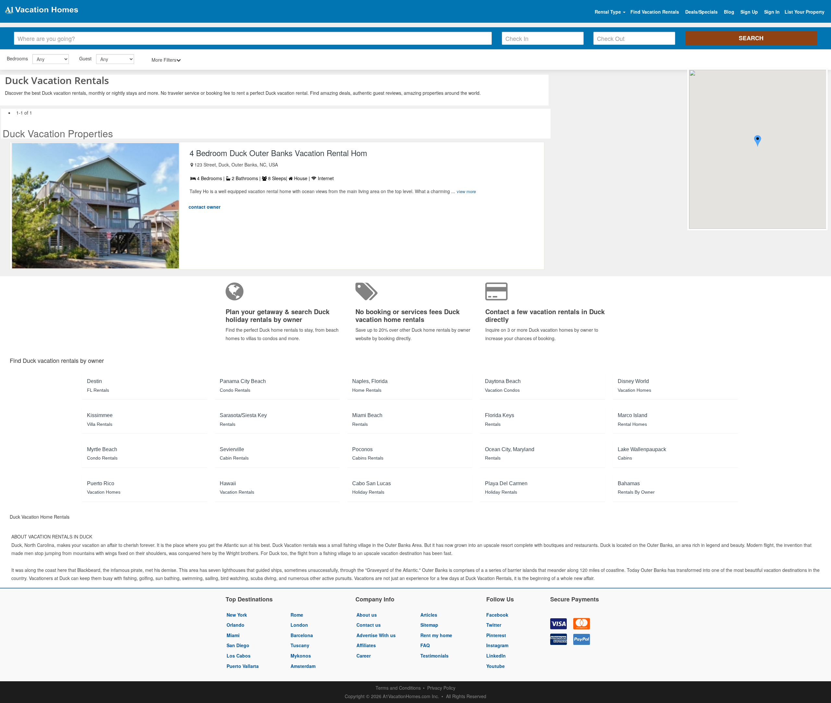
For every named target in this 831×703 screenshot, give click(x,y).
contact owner (204, 207)
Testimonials (434, 655)
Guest (85, 58)
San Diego (238, 645)
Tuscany (300, 645)
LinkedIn (496, 655)
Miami (233, 635)
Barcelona (302, 635)
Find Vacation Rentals (654, 11)
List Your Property (805, 11)
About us (366, 614)
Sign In (772, 11)
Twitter (493, 625)
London (299, 625)
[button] (757, 141)
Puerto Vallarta (243, 666)
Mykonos (301, 655)
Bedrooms (17, 58)
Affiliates (366, 645)
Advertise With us (376, 635)
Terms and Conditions (398, 687)
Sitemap (429, 625)
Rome (297, 614)
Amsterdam (303, 666)
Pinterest (496, 635)
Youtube (495, 666)
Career (363, 655)
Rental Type (608, 11)
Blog (729, 11)
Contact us (368, 625)
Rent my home (436, 635)
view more (466, 191)
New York (237, 614)
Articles (428, 614)
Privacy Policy (441, 687)
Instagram (497, 645)
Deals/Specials (701, 11)
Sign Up (749, 11)
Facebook (497, 614)
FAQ (425, 645)
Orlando (235, 625)
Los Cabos (239, 655)
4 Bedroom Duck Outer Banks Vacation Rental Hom (278, 152)
